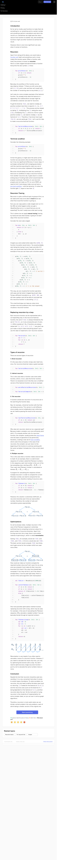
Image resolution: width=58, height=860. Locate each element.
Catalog (3, 5)
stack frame (40, 435)
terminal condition (16, 186)
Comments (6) (8, 741)
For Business (4, 11)
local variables (35, 440)
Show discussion (48, 741)
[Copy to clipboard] (41, 71)
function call (14, 57)
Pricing (2, 8)
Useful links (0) (20, 741)
